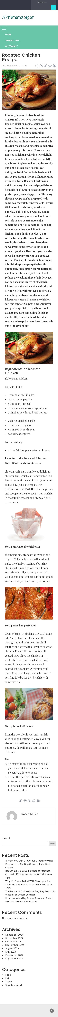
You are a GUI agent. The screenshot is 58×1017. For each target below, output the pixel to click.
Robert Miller (29, 814)
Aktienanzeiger (18, 17)
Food (24, 65)
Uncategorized (13, 985)
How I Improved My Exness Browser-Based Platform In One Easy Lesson (28, 899)
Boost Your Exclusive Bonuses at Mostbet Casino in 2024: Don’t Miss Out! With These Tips (28, 874)
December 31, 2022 (11, 65)
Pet (7, 978)
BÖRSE (8, 34)
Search (6, 838)
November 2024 (14, 938)
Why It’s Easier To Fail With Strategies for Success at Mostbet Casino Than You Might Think (29, 885)
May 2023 (10, 951)
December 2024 (14, 934)
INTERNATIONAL (12, 40)
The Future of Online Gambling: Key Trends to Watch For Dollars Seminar (30, 893)
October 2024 (13, 941)
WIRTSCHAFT (11, 46)
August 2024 (12, 948)
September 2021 (14, 958)
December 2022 (14, 955)
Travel (8, 981)
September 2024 (14, 945)
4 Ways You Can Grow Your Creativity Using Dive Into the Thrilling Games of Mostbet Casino (29, 864)
